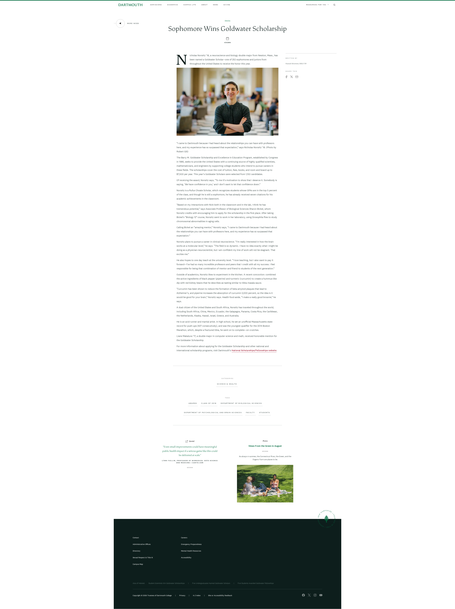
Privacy (182, 595)
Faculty (250, 413)
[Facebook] (303, 596)
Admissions (156, 5)
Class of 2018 (208, 403)
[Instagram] (315, 596)
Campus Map (138, 564)
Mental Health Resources (191, 551)
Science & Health (227, 384)
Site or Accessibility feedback (220, 595)
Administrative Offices (142, 544)
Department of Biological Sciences (241, 403)
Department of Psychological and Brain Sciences (213, 413)
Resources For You (316, 5)
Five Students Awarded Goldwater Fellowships (256, 583)
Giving (227, 5)
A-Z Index (197, 595)
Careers (184, 537)
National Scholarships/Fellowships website (254, 350)
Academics (172, 5)
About (204, 5)
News (215, 5)
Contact (136, 537)
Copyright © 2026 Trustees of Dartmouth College (152, 595)
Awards (193, 403)
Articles (227, 21)
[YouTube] (320, 596)
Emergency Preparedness (191, 544)
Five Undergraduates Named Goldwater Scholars (211, 583)
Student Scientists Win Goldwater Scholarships (166, 583)
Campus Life (189, 5)
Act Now (242, 558)
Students (264, 413)
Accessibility (186, 557)
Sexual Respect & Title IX (143, 557)
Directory (136, 551)
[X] (309, 596)
